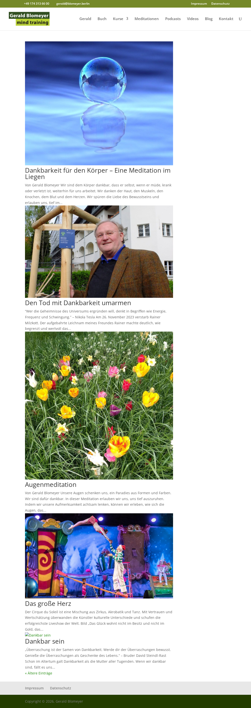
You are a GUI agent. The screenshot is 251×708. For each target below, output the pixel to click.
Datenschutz (220, 4)
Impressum (199, 4)
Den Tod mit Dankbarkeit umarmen (78, 302)
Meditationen (147, 19)
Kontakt (226, 19)
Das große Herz (48, 603)
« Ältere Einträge (38, 673)
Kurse (118, 19)
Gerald (85, 19)
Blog (209, 19)
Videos (193, 19)
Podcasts (173, 19)
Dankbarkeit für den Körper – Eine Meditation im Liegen (98, 173)
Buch (102, 19)
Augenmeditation (50, 484)
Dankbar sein (44, 641)
